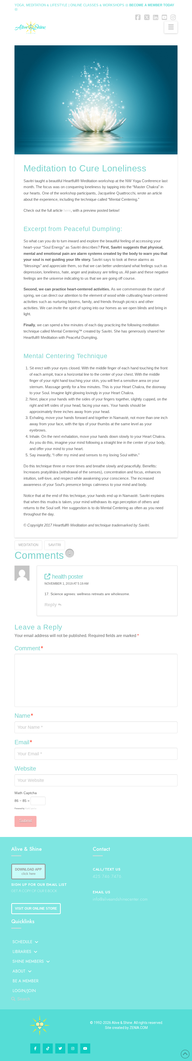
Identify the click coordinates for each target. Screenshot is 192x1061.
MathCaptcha (30, 808)
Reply (51, 604)
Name (23, 715)
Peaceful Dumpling (92, 228)
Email (23, 742)
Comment (28, 648)
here (67, 210)
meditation (28, 545)
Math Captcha (25, 793)
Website (25, 768)
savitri (54, 545)
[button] (171, 27)
